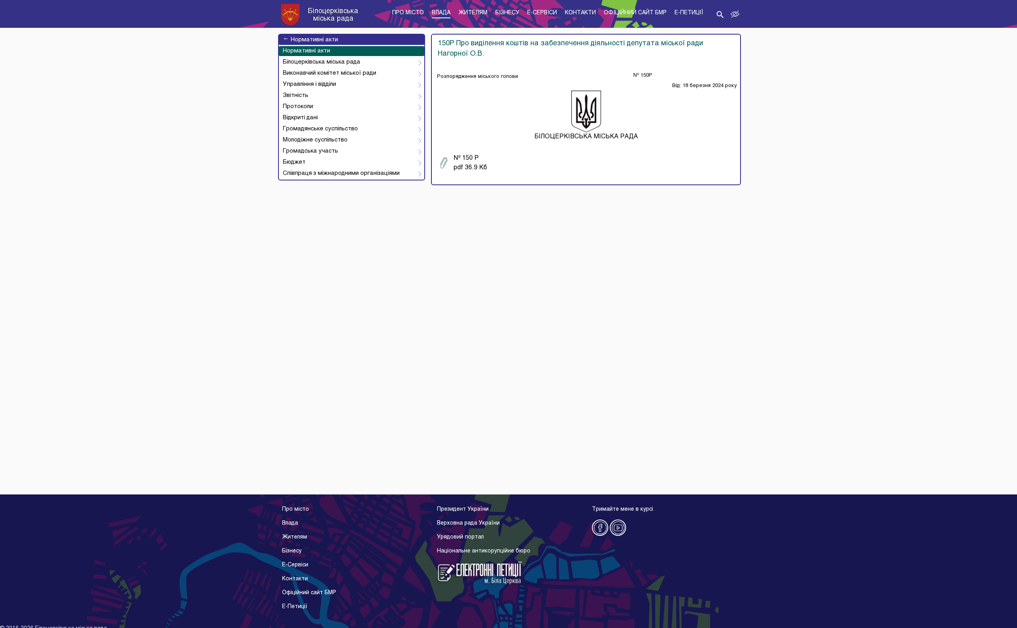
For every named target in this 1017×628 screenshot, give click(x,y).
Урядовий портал (460, 537)
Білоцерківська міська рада (321, 62)
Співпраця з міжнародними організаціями (341, 173)
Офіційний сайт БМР (309, 592)
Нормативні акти (310, 40)
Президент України (463, 509)
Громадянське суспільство (320, 129)
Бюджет (294, 162)
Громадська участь (310, 151)
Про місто (295, 509)
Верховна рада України (468, 523)
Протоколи (298, 106)
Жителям (294, 537)
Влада (290, 523)
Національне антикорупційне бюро (483, 551)
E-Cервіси (295, 565)
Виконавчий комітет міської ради (329, 73)
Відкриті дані (300, 117)
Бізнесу (292, 551)
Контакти (295, 578)
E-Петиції (294, 606)
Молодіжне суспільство (315, 140)
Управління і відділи (309, 84)
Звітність (295, 95)
